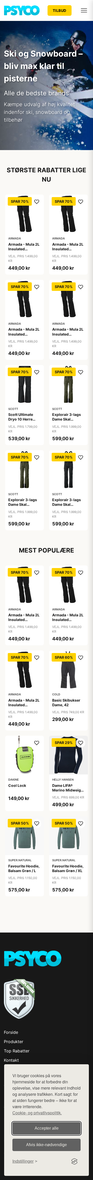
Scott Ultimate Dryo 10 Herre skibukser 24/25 (22, 419)
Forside (11, 1032)
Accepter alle (47, 1128)
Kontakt (11, 1060)
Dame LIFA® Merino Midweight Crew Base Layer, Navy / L (68, 792)
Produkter (13, 1041)
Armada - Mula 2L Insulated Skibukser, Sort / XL (67, 336)
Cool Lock (17, 785)
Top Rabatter (16, 1050)
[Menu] (84, 10)
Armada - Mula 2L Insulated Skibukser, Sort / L (24, 249)
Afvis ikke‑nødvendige (46, 1145)
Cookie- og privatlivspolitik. (37, 1113)
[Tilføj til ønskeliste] (36, 201)
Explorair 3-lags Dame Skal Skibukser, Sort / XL (66, 507)
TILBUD (59, 10)
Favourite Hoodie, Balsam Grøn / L (24, 868)
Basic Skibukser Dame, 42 (66, 702)
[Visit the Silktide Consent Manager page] (74, 1161)
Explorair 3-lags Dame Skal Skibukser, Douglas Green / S (68, 421)
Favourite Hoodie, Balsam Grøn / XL (67, 868)
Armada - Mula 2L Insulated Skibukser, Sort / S (24, 334)
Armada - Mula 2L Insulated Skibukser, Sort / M (67, 251)
